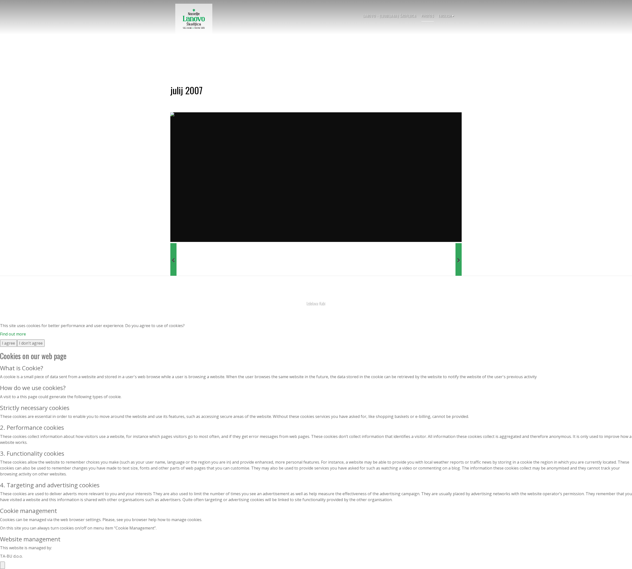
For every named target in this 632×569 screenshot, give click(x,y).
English (445, 15)
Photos (427, 15)
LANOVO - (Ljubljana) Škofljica (389, 15)
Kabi (322, 304)
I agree (8, 343)
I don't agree (31, 343)
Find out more (13, 334)
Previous (173, 259)
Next (458, 259)
